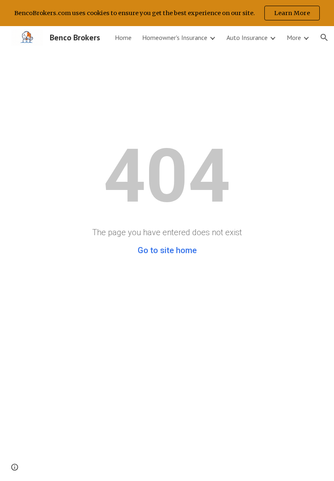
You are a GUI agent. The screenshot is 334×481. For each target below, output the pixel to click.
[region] (167, 13)
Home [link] (123, 37)
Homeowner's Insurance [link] (174, 37)
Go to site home (167, 250)
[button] (324, 37)
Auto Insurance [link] (247, 37)
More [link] (294, 37)
